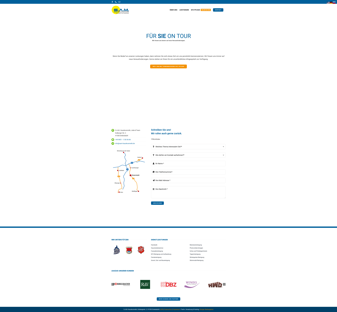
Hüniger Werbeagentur (206, 309)
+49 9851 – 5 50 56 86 (123, 139)
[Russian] (334, 3)
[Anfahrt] (128, 149)
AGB (161, 309)
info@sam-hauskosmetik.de (125, 143)
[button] (112, 284)
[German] (331, 3)
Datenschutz (168, 309)
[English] (328, 3)
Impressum (176, 309)
